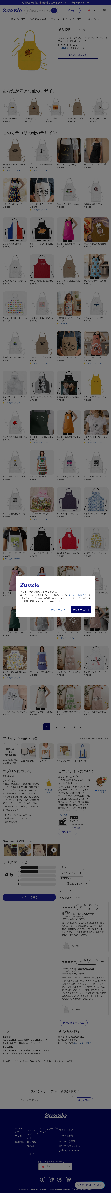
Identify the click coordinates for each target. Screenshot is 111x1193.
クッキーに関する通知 (78, 595)
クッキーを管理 (59, 609)
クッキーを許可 (81, 609)
